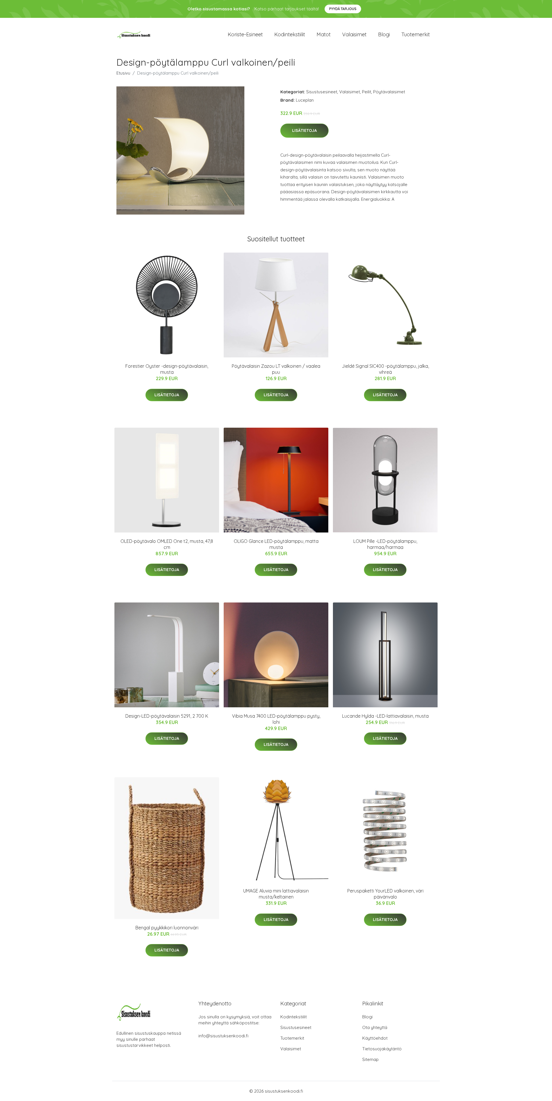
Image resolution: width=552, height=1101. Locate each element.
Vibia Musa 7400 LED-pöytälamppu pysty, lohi (276, 719)
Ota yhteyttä (374, 1027)
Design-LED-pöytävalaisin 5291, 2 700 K (166, 716)
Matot (324, 34)
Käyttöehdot (375, 1038)
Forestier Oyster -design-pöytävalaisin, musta (166, 369)
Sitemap (370, 1059)
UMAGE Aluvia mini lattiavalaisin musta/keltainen (276, 894)
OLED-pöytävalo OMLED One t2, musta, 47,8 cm (166, 544)
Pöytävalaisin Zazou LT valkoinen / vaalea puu (276, 369)
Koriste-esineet (245, 34)
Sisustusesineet (321, 91)
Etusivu (123, 73)
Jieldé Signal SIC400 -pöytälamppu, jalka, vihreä (385, 369)
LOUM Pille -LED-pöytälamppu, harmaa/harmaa (385, 544)
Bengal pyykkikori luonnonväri (166, 928)
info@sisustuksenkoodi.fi (223, 1036)
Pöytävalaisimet (389, 91)
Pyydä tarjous (342, 9)
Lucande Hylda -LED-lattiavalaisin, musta (385, 716)
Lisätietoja (304, 130)
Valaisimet (354, 34)
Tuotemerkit (415, 34)
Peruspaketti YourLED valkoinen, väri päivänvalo (385, 894)
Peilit (366, 91)
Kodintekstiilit (289, 34)
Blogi (384, 34)
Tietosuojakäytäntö (382, 1048)
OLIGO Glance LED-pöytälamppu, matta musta (276, 544)
